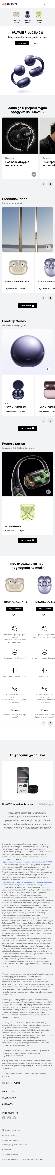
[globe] (3, 1130)
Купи (36, 43)
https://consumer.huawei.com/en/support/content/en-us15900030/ (27, 862)
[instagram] (9, 1118)
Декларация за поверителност (14, 1145)
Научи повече (10, 289)
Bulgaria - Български (12, 1130)
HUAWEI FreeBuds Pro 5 (17, 281)
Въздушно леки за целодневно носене (27, 37)
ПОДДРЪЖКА (9, 1097)
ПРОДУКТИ (8, 1091)
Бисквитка (6, 1149)
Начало (6, 1082)
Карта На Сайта (8, 1135)
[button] (45, 4)
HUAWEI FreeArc (13, 526)
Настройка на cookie (10, 1154)
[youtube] (14, 1118)
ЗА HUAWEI (7, 1104)
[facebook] (3, 1118)
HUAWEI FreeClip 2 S (27, 32)
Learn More (21, 43)
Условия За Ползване (10, 1140)
